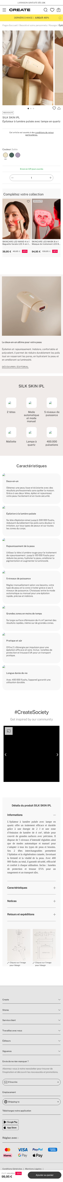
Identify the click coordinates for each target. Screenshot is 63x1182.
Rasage (53, 25)
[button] (5, 754)
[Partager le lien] (59, 108)
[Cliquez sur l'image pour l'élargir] (18, 945)
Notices (11, 901)
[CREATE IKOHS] (19, 10)
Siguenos (7, 1051)
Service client (9, 1020)
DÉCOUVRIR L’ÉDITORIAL (15, 367)
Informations (14, 814)
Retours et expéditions (20, 914)
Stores (5, 1010)
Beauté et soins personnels (33, 25)
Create (5, 999)
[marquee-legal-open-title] (60, 17)
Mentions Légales (33, 1169)
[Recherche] (46, 10)
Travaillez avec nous (12, 1030)
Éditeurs (6, 1041)
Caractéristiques (17, 887)
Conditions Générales (12, 1169)
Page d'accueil (10, 25)
